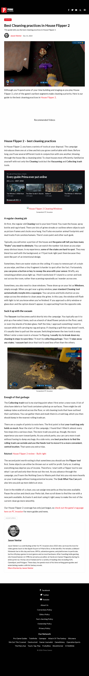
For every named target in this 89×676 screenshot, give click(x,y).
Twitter (46, 595)
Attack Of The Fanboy (57, 638)
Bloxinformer (58, 646)
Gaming (8, 20)
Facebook (45, 590)
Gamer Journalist (46, 642)
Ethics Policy (44, 614)
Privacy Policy (44, 628)
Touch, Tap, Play (34, 646)
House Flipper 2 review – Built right (29, 453)
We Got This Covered (17, 642)
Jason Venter (16, 36)
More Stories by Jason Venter (20, 568)
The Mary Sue (20, 646)
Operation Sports (73, 642)
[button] (84, 10)
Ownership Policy (45, 624)
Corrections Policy (44, 610)
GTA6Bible (69, 646)
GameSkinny (60, 642)
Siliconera (72, 638)
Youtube (45, 599)
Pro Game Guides (20, 638)
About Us (44, 605)
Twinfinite (33, 638)
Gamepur (42, 638)
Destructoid (32, 642)
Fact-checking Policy (44, 619)
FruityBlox (46, 646)
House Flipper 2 (48, 97)
